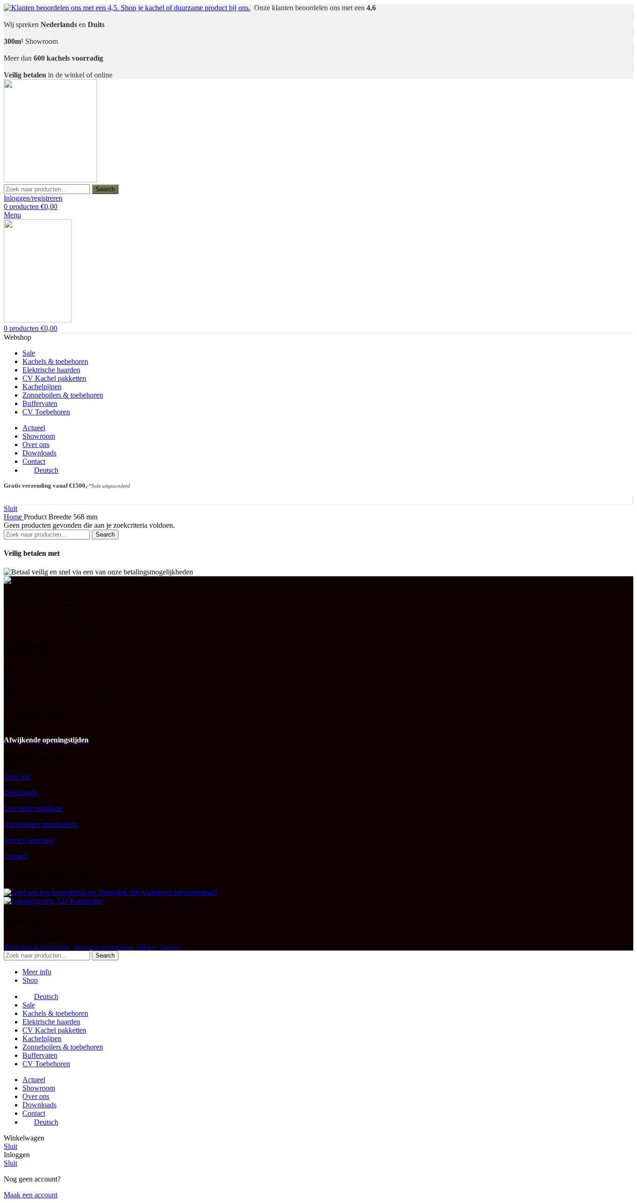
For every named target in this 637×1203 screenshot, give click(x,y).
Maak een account (30, 1195)
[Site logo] (50, 180)
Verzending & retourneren (36, 946)
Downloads (21, 793)
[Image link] (110, 892)
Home (14, 517)
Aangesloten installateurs (40, 824)
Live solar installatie (33, 808)
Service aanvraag (29, 840)
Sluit (10, 508)
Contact (15, 856)
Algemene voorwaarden (102, 946)
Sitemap (170, 946)
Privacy (146, 946)
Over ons (17, 777)
